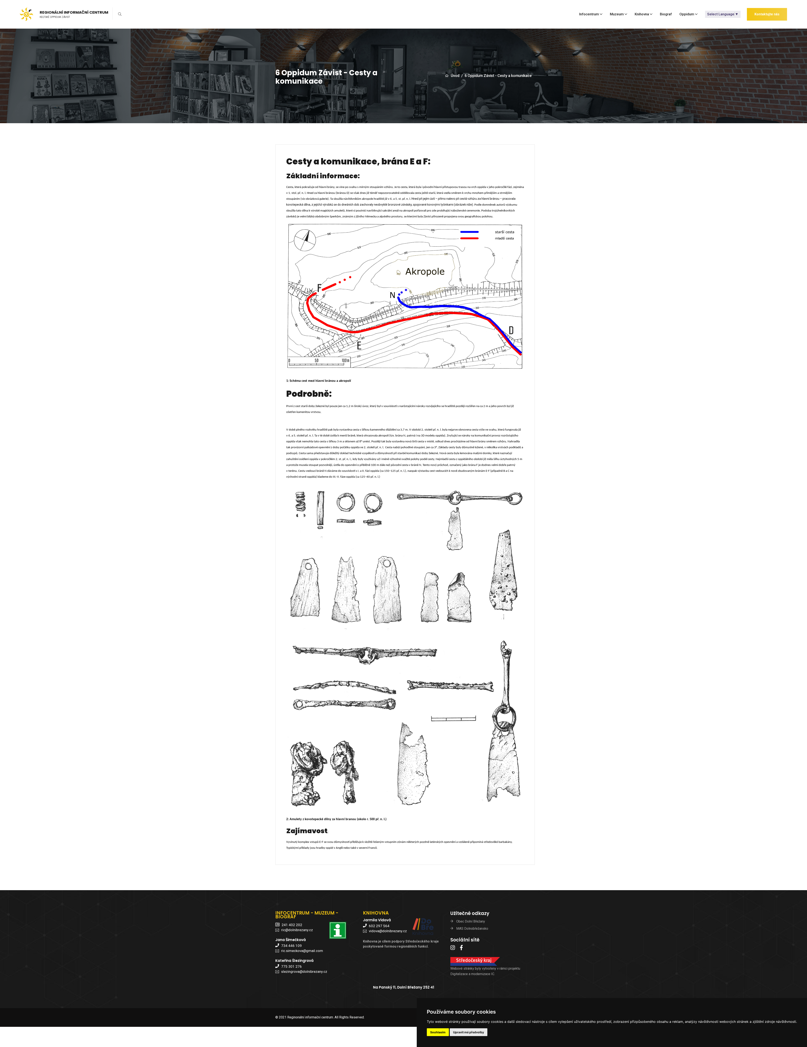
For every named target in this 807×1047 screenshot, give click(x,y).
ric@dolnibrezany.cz (297, 930)
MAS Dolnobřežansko (472, 929)
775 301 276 (291, 966)
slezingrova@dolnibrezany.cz (304, 971)
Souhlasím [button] (438, 1032)
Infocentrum (589, 14)
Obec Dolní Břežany (470, 921)
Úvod (455, 75)
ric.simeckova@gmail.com (302, 951)
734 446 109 (291, 946)
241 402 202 (292, 925)
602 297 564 (379, 926)
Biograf (666, 14)
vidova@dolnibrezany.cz (388, 931)
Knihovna (642, 14)
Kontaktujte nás (766, 14)
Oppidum (686, 14)
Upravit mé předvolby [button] (468, 1032)
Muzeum (617, 14)
